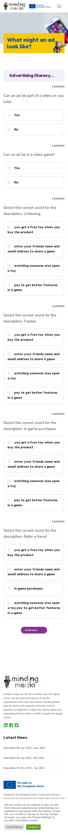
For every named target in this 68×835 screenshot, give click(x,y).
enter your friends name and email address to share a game (33, 248)
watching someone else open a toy (33, 268)
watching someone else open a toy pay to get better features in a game (33, 608)
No (15, 129)
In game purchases (28, 588)
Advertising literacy (30, 75)
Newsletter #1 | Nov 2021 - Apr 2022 (23, 768)
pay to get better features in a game (32, 287)
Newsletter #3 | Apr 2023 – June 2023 (24, 748)
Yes (16, 115)
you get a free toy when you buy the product (33, 229)
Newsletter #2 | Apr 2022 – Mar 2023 (23, 758)
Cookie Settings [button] (14, 827)
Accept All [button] (33, 827)
